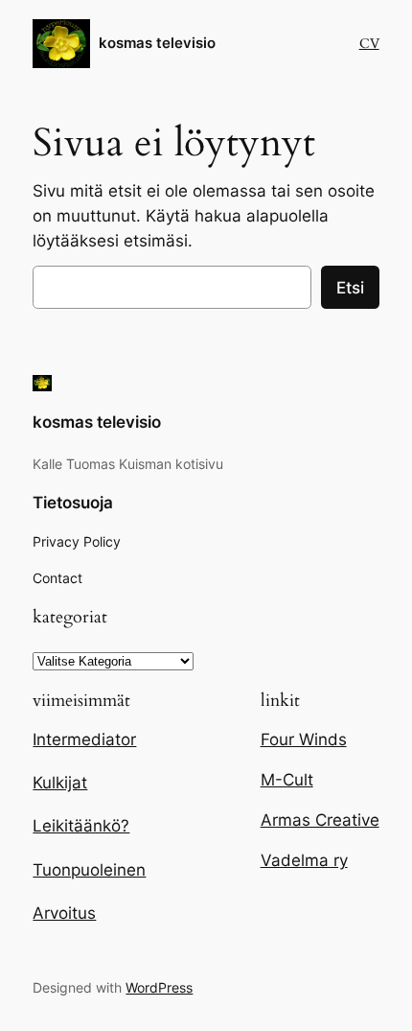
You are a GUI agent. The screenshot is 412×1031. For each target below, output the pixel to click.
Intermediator (84, 739)
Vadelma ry (304, 860)
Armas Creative (320, 820)
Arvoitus (64, 913)
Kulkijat (60, 782)
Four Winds (304, 739)
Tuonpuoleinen (89, 869)
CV (369, 44)
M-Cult (287, 779)
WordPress (159, 987)
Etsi (350, 287)
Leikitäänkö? (81, 825)
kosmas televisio (157, 43)
